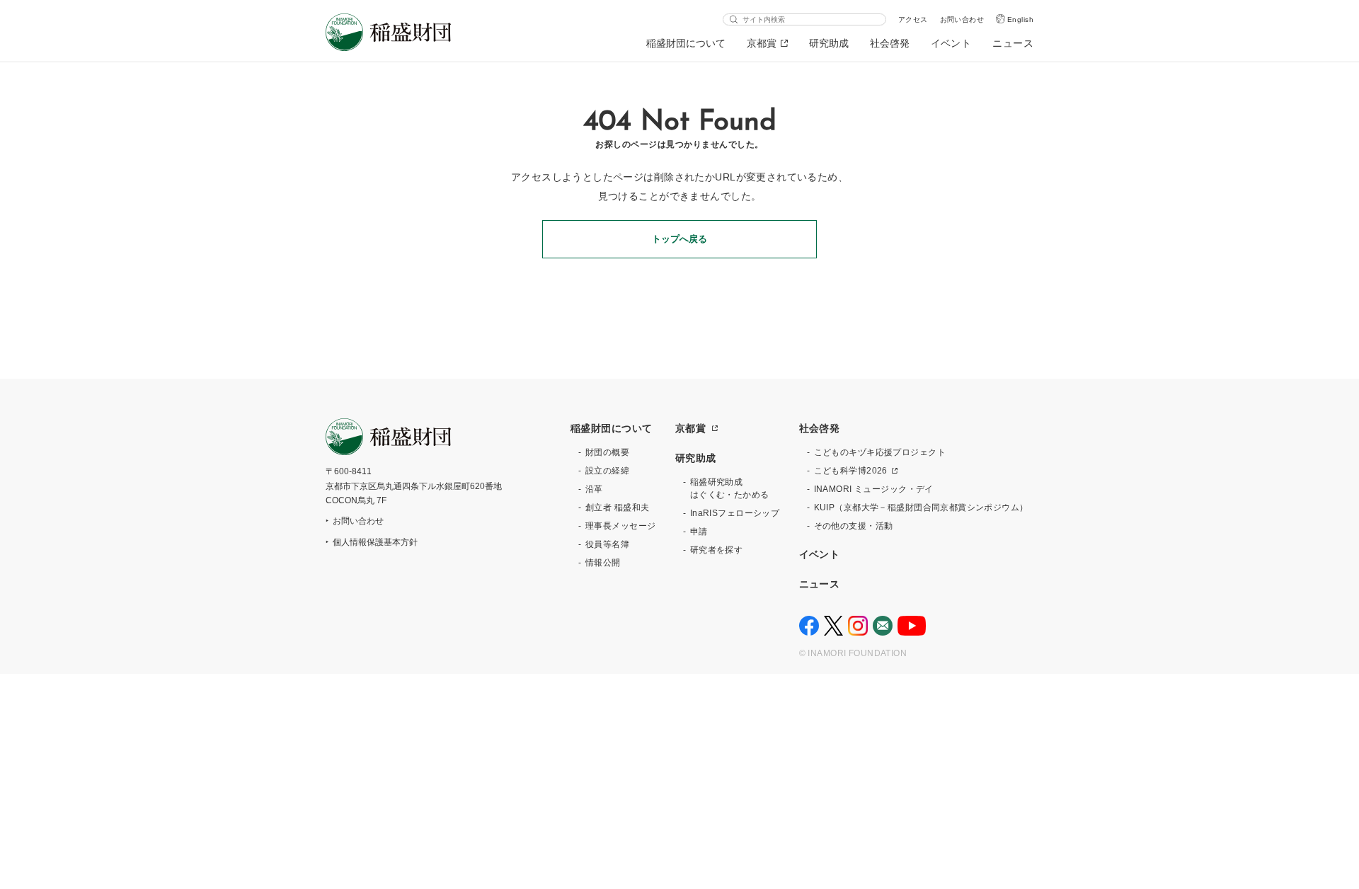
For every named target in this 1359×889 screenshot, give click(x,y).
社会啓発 (890, 43)
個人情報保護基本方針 (375, 542)
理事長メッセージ (620, 526)
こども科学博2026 (851, 471)
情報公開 (603, 563)
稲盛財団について (686, 43)
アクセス (913, 19)
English (1020, 19)
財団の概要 (607, 452)
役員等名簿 (607, 544)
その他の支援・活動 (853, 526)
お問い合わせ (962, 19)
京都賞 (762, 43)
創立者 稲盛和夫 (617, 507)
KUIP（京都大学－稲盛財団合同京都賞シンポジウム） (921, 507)
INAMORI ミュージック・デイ (874, 489)
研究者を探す (716, 550)
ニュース (1012, 43)
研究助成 (829, 43)
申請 (699, 532)
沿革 (594, 489)
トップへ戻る (679, 239)
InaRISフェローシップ (734, 513)
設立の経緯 (607, 471)
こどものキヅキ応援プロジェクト (880, 452)
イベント (951, 43)
